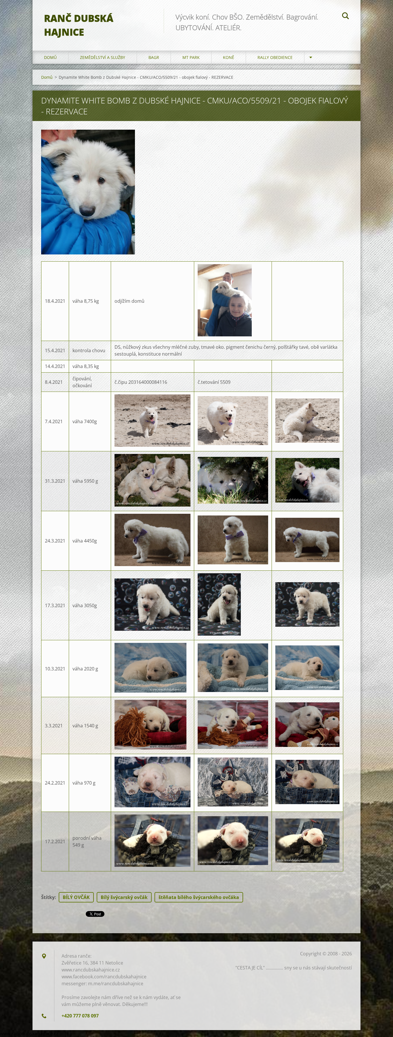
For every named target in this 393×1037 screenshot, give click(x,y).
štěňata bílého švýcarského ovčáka (199, 897)
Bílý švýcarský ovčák (124, 897)
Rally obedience (275, 57)
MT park (191, 57)
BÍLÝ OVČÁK (76, 897)
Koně (228, 57)
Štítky (48, 897)
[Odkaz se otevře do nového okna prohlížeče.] (88, 192)
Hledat (345, 16)
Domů (50, 57)
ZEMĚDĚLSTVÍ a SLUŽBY (102, 57)
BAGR (153, 57)
